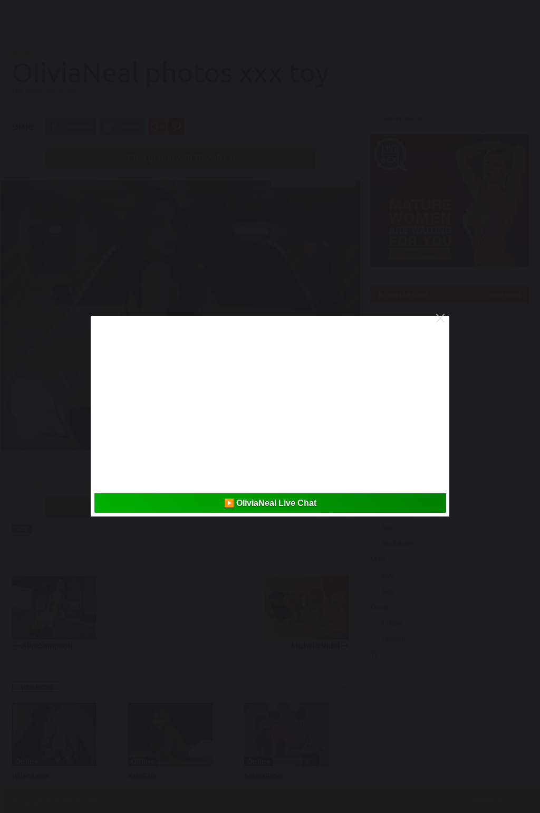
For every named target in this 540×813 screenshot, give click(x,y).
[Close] (440, 318)
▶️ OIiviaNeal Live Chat (270, 503)
